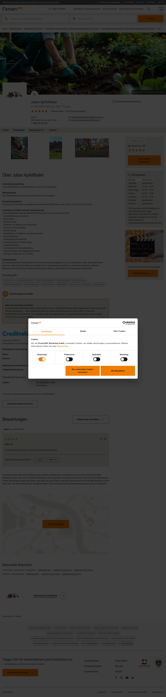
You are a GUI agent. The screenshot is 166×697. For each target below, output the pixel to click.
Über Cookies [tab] (119, 331)
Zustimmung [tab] (46, 331)
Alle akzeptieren (118, 371)
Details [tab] (83, 331)
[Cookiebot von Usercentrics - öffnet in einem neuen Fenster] (124, 323)
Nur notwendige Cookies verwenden (82, 370)
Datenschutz (62, 346)
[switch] (69, 359)
